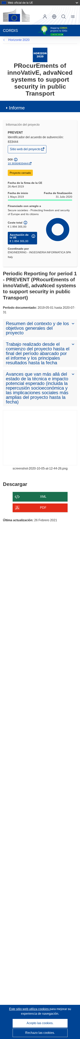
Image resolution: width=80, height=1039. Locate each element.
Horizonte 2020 (19, 40)
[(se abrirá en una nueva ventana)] (16, 15)
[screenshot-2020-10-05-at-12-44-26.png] (40, 437)
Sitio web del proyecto (25, 150)
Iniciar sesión (45, 16)
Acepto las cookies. (40, 1023)
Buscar (63, 16)
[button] (54, 16)
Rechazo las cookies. (40, 1032)
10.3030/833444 (18, 163)
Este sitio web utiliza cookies (29, 1009)
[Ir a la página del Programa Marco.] (40, 54)
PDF (43, 507)
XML (43, 496)
